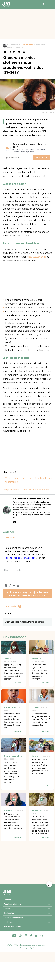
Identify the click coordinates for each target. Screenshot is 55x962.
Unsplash (50, 112)
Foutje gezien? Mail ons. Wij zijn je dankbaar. (26, 489)
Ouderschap (9, 913)
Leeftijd (7, 908)
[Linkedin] (14, 522)
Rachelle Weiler (14, 44)
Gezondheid (28, 44)
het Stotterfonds (37, 256)
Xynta (32, 948)
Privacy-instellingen (12, 926)
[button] (47, 900)
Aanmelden (42, 157)
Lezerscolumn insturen (13, 917)
